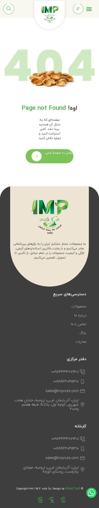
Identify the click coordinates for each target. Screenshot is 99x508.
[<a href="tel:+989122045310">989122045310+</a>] (78, 8)
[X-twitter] (49, 503)
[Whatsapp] (61, 503)
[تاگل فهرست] (89, 9)
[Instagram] (38, 503)
